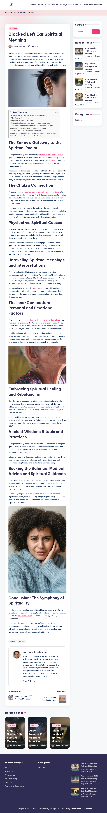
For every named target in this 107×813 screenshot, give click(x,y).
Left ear (12, 641)
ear (35, 288)
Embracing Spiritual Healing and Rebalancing (28, 128)
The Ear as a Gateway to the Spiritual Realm (28, 115)
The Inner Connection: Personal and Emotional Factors (32, 126)
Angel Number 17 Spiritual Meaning (91, 82)
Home (7, 12)
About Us (9, 771)
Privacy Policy (11, 778)
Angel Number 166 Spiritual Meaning (91, 51)
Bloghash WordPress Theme (79, 809)
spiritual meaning (25, 616)
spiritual (54, 160)
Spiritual (13, 28)
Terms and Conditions (14, 786)
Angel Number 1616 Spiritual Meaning (91, 66)
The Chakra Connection (20, 118)
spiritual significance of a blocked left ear (42, 192)
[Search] (96, 31)
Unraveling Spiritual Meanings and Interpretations (30, 123)
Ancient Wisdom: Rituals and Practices (26, 131)
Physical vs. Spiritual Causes (22, 121)
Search (79, 24)
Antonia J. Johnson (35, 652)
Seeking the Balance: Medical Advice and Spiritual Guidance (34, 133)
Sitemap (8, 782)
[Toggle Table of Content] (55, 112)
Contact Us (10, 775)
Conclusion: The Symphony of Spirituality (26, 136)
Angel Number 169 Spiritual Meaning (91, 97)
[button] (29, 681)
